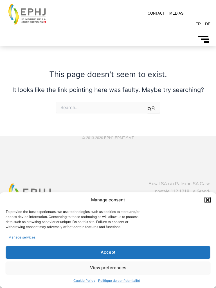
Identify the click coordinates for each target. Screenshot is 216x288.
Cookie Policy (84, 280)
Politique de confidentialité (119, 280)
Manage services (21, 237)
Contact (156, 13)
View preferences (108, 267)
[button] (207, 200)
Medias (176, 13)
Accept (108, 252)
